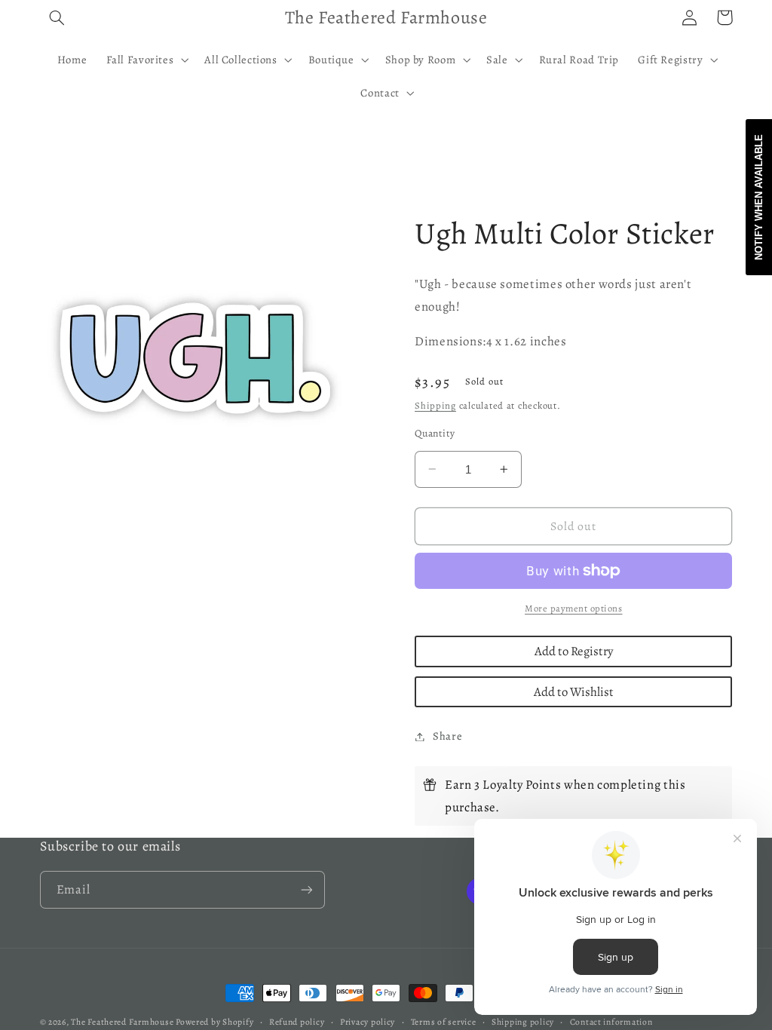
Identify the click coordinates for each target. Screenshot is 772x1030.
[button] (57, 17)
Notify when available (758, 197)
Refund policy (297, 1022)
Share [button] (447, 735)
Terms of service (443, 1022)
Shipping (435, 405)
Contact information (611, 1022)
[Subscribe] (306, 889)
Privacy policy (367, 1022)
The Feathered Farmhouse (123, 1022)
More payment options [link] (574, 608)
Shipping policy (523, 1022)
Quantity (435, 433)
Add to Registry (574, 651)
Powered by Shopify (214, 1022)
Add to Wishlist (574, 691)
